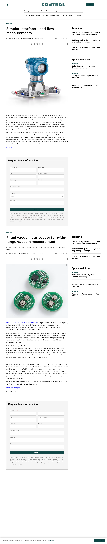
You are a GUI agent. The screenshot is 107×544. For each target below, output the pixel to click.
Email (12, 173)
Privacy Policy (51, 540)
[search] (10, 5)
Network (45, 15)
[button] (7, 5)
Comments (13, 200)
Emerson (9, 147)
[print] (67, 44)
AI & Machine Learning (33, 15)
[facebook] (31, 44)
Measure (78, 15)
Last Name (42, 167)
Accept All (99, 540)
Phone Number (42, 173)
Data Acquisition (67, 15)
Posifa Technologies (20, 253)
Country (13, 193)
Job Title (41, 180)
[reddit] (40, 44)
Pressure (9, 23)
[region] (53, 541)
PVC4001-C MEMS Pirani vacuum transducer (21, 323)
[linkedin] (34, 44)
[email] (43, 44)
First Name (14, 167)
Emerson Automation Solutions (23, 38)
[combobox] (37, 196)
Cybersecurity (55, 15)
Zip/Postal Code (15, 186)
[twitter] (37, 44)
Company (13, 180)
